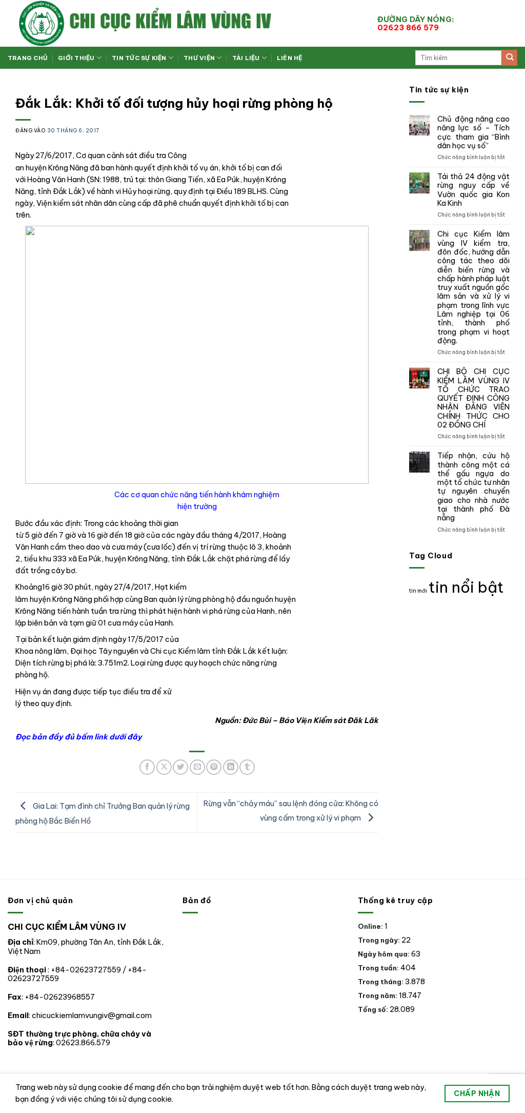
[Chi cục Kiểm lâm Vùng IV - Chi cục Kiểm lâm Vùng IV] (185, 23)
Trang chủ (28, 58)
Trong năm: (378, 995)
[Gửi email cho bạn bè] (197, 767)
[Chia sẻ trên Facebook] (147, 767)
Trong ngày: (379, 940)
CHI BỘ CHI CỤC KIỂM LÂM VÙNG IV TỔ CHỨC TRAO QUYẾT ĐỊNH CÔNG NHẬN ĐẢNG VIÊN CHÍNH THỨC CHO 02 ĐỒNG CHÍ (473, 398)
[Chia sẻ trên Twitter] (180, 767)
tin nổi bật (466, 587)
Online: (371, 926)
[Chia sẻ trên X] (164, 767)
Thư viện (199, 58)
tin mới (418, 590)
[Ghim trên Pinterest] (213, 767)
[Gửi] (509, 58)
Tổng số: (374, 1009)
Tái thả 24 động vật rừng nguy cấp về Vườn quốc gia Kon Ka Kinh (473, 190)
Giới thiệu (76, 58)
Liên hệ (289, 58)
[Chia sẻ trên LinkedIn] (230, 767)
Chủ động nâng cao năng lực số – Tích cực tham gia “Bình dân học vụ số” (473, 132)
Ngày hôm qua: (384, 954)
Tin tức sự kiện (139, 58)
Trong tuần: (379, 968)
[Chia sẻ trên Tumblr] (247, 767)
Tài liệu (246, 58)
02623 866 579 (417, 23)
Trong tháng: (381, 982)
